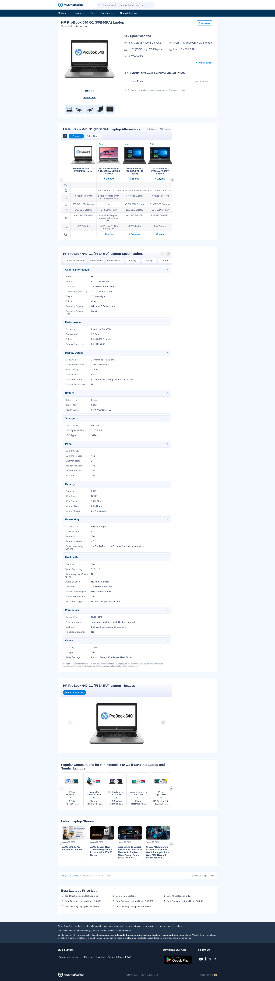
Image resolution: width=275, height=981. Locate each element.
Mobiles (62, 13)
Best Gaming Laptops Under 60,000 (134, 906)
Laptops (78, 13)
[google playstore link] (178, 963)
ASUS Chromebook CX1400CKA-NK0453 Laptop (109, 171)
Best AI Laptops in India (178, 896)
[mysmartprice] (71, 5)
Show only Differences (160, 129)
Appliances (106, 13)
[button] (99, 5)
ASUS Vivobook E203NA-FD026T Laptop (160, 171)
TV (91, 13)
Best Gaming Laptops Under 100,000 (134, 901)
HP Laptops (73, 876)
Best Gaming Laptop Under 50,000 (82, 906)
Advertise (100, 957)
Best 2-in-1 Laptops (126, 896)
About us (76, 957)
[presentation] (162, 253)
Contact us (64, 957)
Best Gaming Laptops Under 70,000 (83, 901)
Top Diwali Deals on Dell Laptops (81, 896)
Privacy (111, 957)
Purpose (88, 957)
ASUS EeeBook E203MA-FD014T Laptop (134, 171)
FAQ (129, 957)
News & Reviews (128, 13)
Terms (121, 957)
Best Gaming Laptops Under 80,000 (185, 901)
